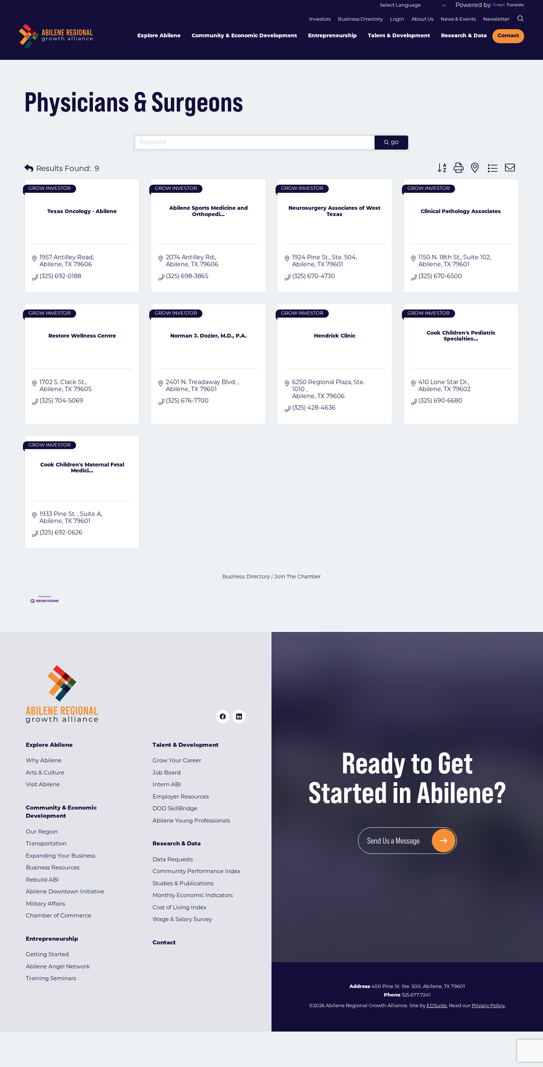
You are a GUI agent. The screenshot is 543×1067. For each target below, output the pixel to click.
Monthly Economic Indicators (193, 896)
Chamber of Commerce (58, 916)
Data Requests (173, 860)
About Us (422, 19)
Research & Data (464, 36)
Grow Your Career (177, 761)
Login (397, 19)
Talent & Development (399, 36)
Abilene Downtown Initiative (65, 892)
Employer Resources (181, 797)
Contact (508, 36)
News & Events (458, 19)
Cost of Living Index (179, 908)
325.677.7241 (416, 995)
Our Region (42, 832)
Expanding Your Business (60, 856)
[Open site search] (520, 18)
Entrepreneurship (332, 36)
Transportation (46, 844)
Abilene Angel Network (58, 967)
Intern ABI (167, 785)
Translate (515, 5)
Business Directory (360, 19)
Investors (320, 19)
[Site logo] (56, 36)
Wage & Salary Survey (182, 920)
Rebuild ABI (42, 880)
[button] (28, 169)
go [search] (395, 143)
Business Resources (52, 868)
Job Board (167, 773)
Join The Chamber (297, 577)
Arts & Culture (45, 773)
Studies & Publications (183, 884)
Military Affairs (45, 904)
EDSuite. (437, 1005)
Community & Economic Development (244, 36)
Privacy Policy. (489, 1005)
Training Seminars (51, 979)
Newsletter (496, 19)
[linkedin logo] (239, 716)
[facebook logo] (222, 716)
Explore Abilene (159, 36)
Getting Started (47, 955)
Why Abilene (43, 761)
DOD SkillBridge (175, 809)
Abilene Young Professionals (191, 821)
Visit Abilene (43, 785)
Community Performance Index (196, 872)
